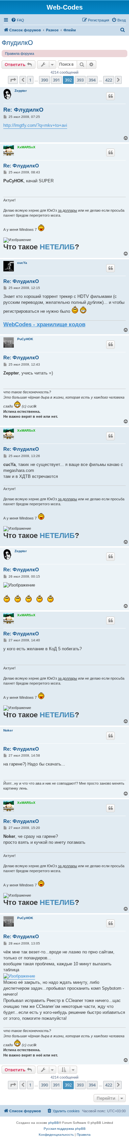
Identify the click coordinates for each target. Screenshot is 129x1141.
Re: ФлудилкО (23, 110)
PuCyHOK (25, 339)
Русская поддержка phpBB (65, 1128)
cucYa (22, 263)
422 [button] (108, 80)
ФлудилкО (17, 42)
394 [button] (92, 80)
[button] (13, 80)
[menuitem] (17, 20)
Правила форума (19, 53)
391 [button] (56, 80)
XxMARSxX (26, 147)
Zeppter (21, 90)
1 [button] (30, 80)
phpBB (53, 1122)
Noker (8, 730)
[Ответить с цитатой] (110, 96)
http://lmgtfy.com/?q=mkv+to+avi (35, 125)
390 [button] (44, 80)
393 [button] (80, 80)
